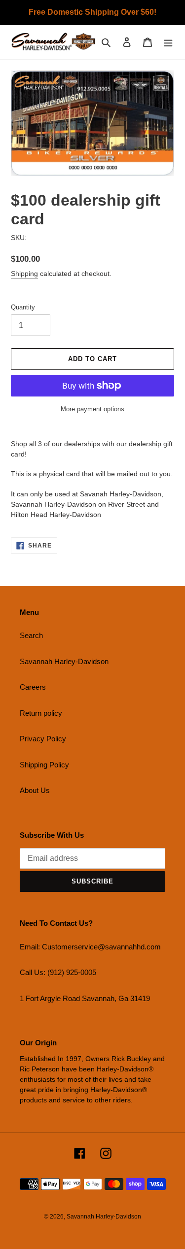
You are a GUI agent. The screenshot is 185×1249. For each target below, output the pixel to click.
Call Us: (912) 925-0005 (58, 972)
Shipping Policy (44, 765)
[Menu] (168, 42)
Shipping (24, 273)
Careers (33, 687)
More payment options (92, 409)
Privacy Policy (43, 738)
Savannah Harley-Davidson (64, 661)
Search (31, 635)
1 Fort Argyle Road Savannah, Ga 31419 (85, 998)
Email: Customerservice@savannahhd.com (90, 947)
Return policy (41, 713)
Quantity (23, 307)
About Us (35, 790)
